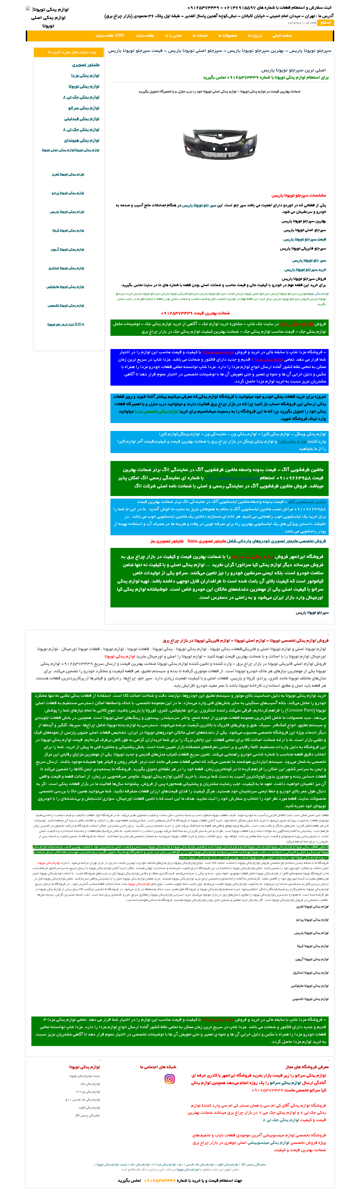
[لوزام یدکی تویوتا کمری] (92, 174)
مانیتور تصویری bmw (207, 541)
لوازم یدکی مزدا (85, 75)
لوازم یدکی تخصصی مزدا (156, 411)
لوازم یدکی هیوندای (81, 140)
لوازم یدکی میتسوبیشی (268, 1143)
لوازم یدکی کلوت (89, 1107)
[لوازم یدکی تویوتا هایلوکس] (92, 287)
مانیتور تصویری (85, 65)
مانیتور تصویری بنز (166, 541)
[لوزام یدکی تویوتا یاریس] (92, 212)
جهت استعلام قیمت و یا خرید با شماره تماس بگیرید (180, 1181)
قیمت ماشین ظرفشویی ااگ (232, 478)
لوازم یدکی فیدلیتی (81, 119)
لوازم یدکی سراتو (83, 108)
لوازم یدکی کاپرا (292, 441)
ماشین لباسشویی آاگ (307, 502)
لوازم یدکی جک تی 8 (81, 97)
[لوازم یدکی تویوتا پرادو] (92, 193)
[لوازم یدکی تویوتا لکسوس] (92, 305)
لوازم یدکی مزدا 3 (218, 352)
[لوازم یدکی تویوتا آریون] (92, 249)
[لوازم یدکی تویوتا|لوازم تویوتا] (48, 18)
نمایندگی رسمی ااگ (87, 1115)
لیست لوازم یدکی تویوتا (85, 1076)
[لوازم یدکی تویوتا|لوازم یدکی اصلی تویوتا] (35, 36)
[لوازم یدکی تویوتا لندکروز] (92, 268)
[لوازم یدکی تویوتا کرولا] (92, 230)
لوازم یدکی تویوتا (318, 294)
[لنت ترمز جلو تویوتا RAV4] (92, 324)
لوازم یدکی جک (296, 324)
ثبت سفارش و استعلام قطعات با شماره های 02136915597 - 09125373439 (259, 8)
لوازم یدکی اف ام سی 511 (82, 1100)
